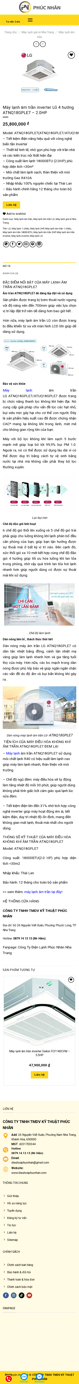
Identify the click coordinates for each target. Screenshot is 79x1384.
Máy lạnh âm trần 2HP (44, 232)
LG (9, 228)
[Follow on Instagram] (14, 1295)
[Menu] (30, 20)
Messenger (40, 1382)
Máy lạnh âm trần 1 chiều (58, 228)
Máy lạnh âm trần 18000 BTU (17, 232)
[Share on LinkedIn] (39, 244)
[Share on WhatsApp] (6, 244)
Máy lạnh (17, 390)
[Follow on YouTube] (29, 1295)
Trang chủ (10, 32)
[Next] (16, 96)
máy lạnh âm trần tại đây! (43, 892)
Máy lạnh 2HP (37, 228)
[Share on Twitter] (19, 244)
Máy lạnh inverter (20, 236)
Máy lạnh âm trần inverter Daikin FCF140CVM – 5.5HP (39, 1053)
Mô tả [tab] (6, 266)
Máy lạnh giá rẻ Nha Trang (37, 32)
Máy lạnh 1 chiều (20, 228)
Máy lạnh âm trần (23, 219)
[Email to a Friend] (26, 244)
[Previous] (6, 96)
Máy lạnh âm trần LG (44, 219)
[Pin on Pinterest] (33, 244)
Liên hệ (11, 205)
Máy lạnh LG (36, 236)
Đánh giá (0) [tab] (10, 273)
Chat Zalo (24, 1382)
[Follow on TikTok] (21, 1295)
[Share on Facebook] (13, 244)
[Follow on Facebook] (6, 1295)
